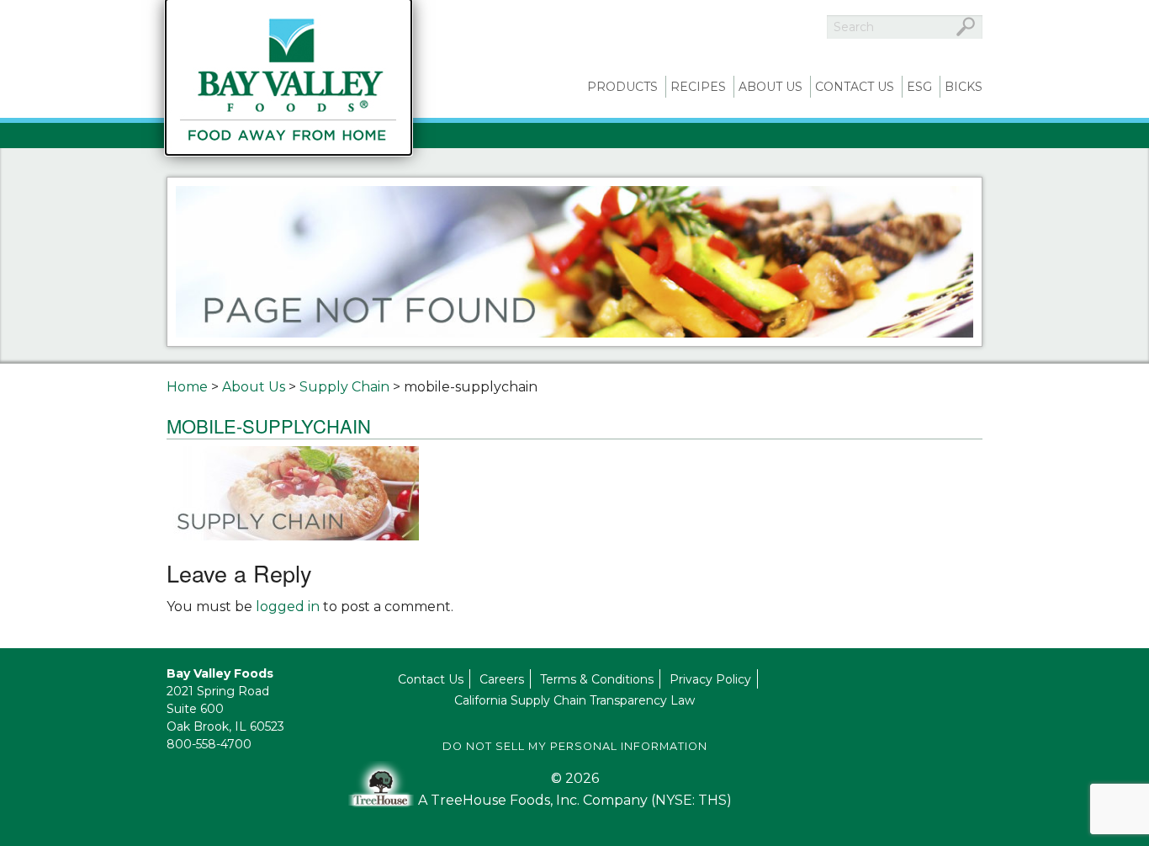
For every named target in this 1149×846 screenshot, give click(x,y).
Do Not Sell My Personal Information (574, 746)
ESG (919, 86)
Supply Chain (344, 387)
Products (622, 86)
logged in (288, 607)
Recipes (698, 86)
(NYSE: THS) (691, 800)
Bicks (963, 86)
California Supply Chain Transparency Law (574, 700)
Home (187, 387)
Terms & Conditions (597, 679)
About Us (770, 86)
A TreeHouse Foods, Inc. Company (534, 800)
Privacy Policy (710, 679)
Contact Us (854, 86)
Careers (501, 679)
